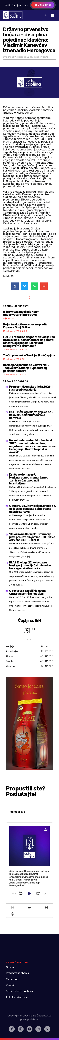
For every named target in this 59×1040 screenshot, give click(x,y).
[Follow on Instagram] (21, 1029)
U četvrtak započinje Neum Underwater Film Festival (21, 313)
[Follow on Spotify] (29, 1029)
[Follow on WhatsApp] (47, 1029)
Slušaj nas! (43, 5)
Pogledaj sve (17, 811)
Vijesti (44, 57)
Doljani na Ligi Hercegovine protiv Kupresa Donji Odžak (25, 326)
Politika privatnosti (17, 997)
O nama (10, 967)
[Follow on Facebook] (12, 1029)
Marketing (12, 979)
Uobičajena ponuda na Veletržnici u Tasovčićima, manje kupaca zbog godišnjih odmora (26, 368)
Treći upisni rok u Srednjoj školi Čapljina (29, 355)
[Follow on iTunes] (38, 1029)
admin (9, 57)
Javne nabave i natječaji (20, 991)
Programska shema (17, 973)
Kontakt (10, 985)
